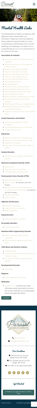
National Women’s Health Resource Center (20, 97)
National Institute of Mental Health (17, 87)
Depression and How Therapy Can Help (19, 140)
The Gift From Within (12, 195)
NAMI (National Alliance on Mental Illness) (19, 104)
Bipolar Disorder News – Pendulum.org (18, 138)
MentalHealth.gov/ (11, 84)
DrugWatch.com (10, 286)
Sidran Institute (10, 197)
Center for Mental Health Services (16, 79)
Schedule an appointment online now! (18, 392)
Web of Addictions (11, 211)
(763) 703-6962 (19, 338)
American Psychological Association (17, 74)
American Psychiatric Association (16, 72)
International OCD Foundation (15, 169)
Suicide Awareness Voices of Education (18, 127)
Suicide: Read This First (13, 130)
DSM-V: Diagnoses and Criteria (15, 277)
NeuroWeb (8, 269)
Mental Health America (13, 82)
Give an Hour (9, 182)
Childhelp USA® (10, 251)
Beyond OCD (9, 167)
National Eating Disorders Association (18, 92)
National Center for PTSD (13, 180)
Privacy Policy (6, 403)
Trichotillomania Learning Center (16, 172)
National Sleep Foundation (14, 94)
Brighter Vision (31, 403)
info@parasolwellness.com (19, 341)
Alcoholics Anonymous (13, 206)
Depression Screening (12, 143)
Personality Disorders (12, 227)
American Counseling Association (16, 69)
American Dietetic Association (15, 219)
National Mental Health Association (17, 89)
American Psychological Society (16, 77)
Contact (6, 298)
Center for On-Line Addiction (15, 208)
